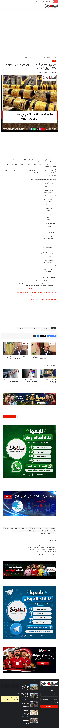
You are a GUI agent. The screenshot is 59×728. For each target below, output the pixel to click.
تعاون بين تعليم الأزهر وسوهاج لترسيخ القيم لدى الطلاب (43, 554)
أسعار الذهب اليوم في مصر (35, 328)
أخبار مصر (27, 528)
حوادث (47, 530)
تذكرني (55, 702)
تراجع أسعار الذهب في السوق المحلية (23, 328)
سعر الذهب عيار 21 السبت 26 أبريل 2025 (48, 330)
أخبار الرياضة (39, 528)
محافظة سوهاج (15, 530)
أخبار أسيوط (53, 528)
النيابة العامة (53, 530)
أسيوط (16, 528)
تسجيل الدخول (49, 706)
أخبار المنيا (33, 528)
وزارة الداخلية (43, 533)
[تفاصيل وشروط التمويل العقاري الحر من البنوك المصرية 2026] (34, 687)
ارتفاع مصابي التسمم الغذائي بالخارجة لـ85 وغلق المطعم (43, 551)
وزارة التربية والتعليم (51, 533)
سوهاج (43, 530)
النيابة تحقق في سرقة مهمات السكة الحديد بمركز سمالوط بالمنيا (41, 549)
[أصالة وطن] (51, 6)
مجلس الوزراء (37, 530)
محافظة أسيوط (30, 530)
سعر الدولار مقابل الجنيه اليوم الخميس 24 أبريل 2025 (43, 299)
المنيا (12, 528)
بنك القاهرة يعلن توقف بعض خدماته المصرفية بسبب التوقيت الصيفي (40, 295)
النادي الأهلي (6, 528)
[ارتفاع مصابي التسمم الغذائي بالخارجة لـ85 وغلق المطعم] (34, 712)
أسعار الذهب (21, 528)
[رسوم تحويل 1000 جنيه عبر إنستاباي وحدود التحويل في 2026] (30, 373)
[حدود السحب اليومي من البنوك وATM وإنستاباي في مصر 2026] (11, 373)
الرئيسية (53, 57)
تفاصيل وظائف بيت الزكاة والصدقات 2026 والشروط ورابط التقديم (41, 547)
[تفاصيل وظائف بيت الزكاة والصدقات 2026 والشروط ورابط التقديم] (34, 695)
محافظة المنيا (22, 530)
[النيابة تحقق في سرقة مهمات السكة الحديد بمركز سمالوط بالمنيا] (34, 704)
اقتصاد (49, 57)
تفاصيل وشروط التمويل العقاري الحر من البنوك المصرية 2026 (41, 545)
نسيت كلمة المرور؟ (44, 699)
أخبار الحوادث (46, 528)
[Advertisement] (29, 20)
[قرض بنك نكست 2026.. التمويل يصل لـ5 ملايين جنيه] (48, 373)
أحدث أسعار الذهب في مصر (45, 328)
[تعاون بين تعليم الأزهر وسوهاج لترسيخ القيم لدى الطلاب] (34, 720)
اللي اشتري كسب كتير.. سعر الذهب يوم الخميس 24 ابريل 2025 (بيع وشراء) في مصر (36, 292)
